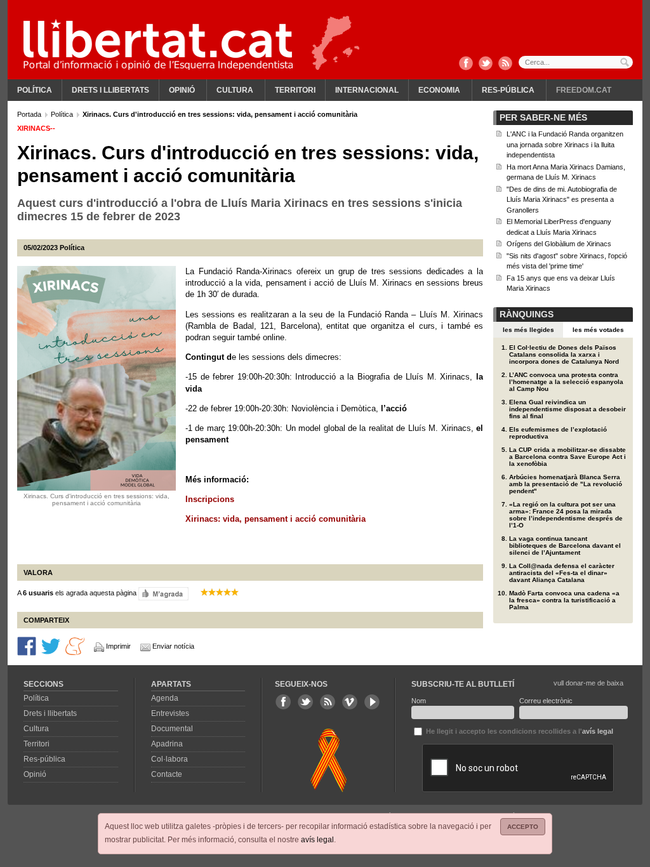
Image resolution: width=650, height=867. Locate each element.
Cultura (234, 90)
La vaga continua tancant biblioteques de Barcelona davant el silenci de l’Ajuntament (565, 545)
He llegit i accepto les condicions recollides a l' (518, 731)
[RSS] (505, 64)
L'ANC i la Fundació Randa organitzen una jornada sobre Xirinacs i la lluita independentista (565, 144)
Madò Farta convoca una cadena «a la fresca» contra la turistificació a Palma (564, 600)
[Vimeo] (350, 702)
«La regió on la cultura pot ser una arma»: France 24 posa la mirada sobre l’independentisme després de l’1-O (566, 515)
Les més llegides (528, 329)
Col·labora (169, 759)
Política (34, 90)
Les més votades (598, 329)
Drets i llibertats (110, 90)
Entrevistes (170, 713)
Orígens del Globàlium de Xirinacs (559, 244)
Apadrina (167, 743)
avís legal (317, 839)
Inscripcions (209, 499)
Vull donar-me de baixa (588, 683)
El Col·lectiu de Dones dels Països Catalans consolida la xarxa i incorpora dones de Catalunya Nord (564, 354)
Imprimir (118, 646)
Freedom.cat (583, 90)
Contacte (166, 774)
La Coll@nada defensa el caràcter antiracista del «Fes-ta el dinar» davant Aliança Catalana (561, 572)
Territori (295, 90)
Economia (439, 90)
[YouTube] (372, 702)
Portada (30, 114)
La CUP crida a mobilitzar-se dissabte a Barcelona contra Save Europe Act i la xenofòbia (567, 456)
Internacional (367, 90)
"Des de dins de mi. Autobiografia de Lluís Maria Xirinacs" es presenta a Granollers (562, 199)
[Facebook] (466, 64)
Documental (172, 728)
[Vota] (163, 593)
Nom (418, 701)
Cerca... (576, 62)
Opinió (182, 90)
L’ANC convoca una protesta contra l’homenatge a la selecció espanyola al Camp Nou (566, 381)
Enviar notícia (173, 646)
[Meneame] (74, 645)
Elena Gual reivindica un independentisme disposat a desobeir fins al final (567, 409)
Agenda (164, 698)
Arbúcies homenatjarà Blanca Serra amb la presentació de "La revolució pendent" (565, 483)
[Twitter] (485, 64)
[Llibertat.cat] (158, 44)
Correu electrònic (546, 701)
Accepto (522, 826)
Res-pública (508, 90)
